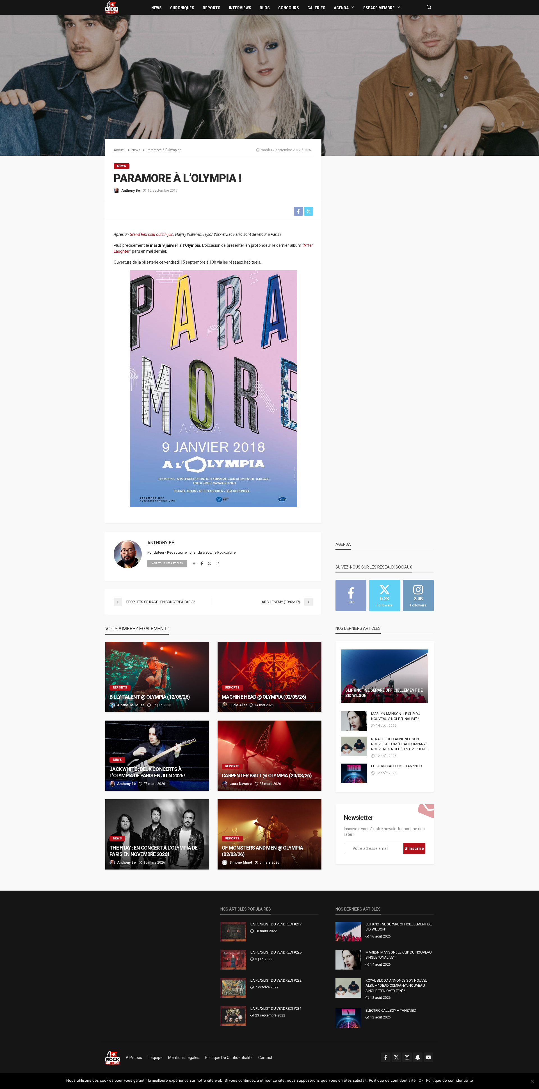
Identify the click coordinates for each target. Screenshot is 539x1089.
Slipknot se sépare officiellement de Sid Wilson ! (384, 693)
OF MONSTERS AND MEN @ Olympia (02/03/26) (262, 851)
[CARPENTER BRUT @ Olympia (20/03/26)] (269, 756)
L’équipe (155, 1057)
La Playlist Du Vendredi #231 (276, 1008)
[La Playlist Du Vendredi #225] (233, 960)
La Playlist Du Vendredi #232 (276, 980)
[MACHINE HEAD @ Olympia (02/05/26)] (269, 677)
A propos (134, 1057)
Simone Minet (240, 862)
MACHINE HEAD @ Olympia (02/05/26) (264, 697)
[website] (194, 564)
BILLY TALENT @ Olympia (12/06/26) (149, 697)
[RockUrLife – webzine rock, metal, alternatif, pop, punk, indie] (112, 1057)
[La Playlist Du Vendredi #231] (233, 1016)
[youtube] (428, 1057)
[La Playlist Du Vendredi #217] (233, 931)
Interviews (240, 7)
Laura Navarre (240, 784)
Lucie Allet (238, 705)
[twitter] (209, 564)
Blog (265, 7)
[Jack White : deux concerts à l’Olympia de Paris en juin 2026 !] (157, 756)
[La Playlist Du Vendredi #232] (233, 988)
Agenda (341, 7)
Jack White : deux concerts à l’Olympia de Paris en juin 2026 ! (147, 772)
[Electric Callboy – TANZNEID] (354, 773)
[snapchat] (417, 1057)
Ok (421, 1080)
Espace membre (379, 7)
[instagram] (217, 564)
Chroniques (182, 7)
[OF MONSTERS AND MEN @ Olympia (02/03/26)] (269, 834)
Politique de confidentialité (229, 1057)
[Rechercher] (429, 7)
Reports (211, 7)
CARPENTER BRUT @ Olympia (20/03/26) (267, 775)
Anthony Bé (130, 191)
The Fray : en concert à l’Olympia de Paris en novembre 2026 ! (153, 851)
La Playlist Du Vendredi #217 (276, 924)
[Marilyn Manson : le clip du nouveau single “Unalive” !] (354, 721)
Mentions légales (183, 1057)
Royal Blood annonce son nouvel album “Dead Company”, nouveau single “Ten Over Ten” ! (399, 744)
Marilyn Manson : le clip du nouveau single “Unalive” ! (395, 716)
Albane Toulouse (131, 705)
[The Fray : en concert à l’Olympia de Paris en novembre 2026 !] (157, 834)
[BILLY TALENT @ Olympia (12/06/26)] (157, 677)
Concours (288, 7)
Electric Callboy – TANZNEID (396, 766)
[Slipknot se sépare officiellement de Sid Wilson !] (384, 676)
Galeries (316, 7)
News (156, 7)
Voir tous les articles (167, 563)
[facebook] (201, 564)
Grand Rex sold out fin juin (151, 234)
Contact (265, 1057)
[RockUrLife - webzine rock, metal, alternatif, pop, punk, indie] (111, 7)
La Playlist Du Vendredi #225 (276, 952)
